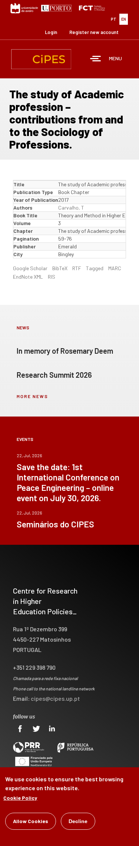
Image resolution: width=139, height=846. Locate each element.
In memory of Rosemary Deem (65, 350)
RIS (51, 276)
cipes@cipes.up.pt (55, 698)
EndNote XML (28, 276)
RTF (76, 268)
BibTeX (59, 268)
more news (32, 396)
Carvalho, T (71, 207)
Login (51, 32)
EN (123, 19)
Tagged (94, 268)
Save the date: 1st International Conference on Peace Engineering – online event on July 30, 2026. (68, 482)
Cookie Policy (20, 798)
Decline (78, 821)
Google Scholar (30, 268)
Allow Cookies (30, 821)
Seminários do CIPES (55, 524)
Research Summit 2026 (54, 374)
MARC (114, 268)
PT (113, 19)
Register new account (94, 32)
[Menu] (95, 59)
